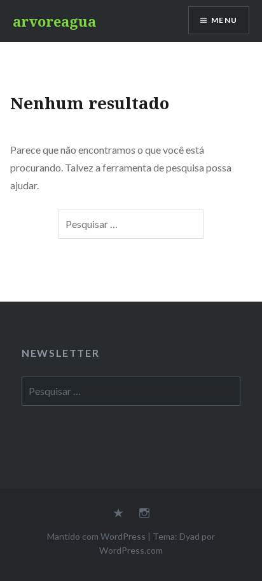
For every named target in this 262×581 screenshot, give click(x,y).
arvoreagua (54, 20)
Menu (224, 20)
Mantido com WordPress (96, 536)
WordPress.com (131, 550)
